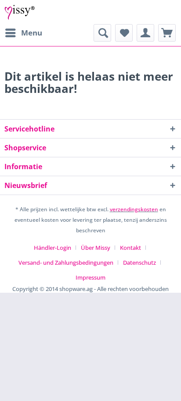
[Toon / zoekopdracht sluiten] (102, 33)
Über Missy (95, 248)
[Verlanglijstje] (124, 33)
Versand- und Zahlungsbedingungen (65, 262)
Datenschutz (139, 262)
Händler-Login (52, 248)
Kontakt (130, 248)
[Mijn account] (145, 33)
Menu (31, 33)
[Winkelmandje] (167, 33)
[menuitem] (23, 33)
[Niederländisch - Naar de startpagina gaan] (20, 12)
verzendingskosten (134, 209)
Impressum (90, 277)
